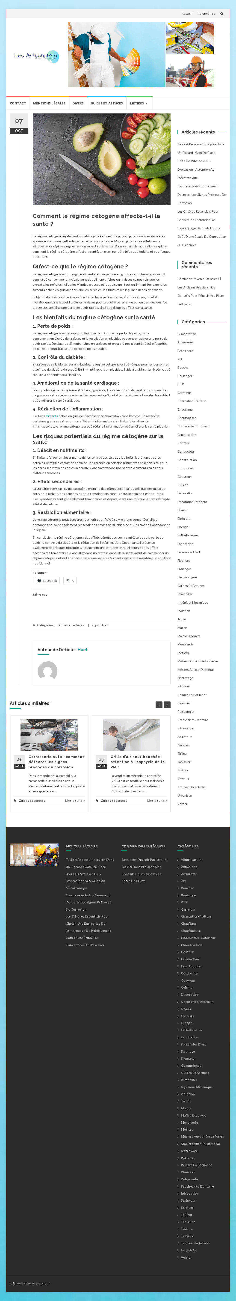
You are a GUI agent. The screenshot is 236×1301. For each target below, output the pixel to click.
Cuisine (182, 485)
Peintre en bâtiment (192, 695)
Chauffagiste (186, 418)
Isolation (183, 611)
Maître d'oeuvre (189, 636)
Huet (104, 625)
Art (179, 359)
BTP (180, 384)
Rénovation (185, 728)
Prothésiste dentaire (192, 720)
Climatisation (186, 435)
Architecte (185, 351)
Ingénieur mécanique (192, 602)
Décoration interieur (192, 502)
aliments (52, 416)
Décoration (185, 493)
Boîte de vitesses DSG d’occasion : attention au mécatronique (196, 169)
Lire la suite (74, 800)
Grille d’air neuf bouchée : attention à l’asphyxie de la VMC (138, 762)
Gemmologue (187, 577)
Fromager (184, 569)
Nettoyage (185, 678)
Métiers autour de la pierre (197, 661)
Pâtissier (183, 686)
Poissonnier (186, 711)
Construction (187, 460)
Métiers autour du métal (195, 669)
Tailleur (182, 753)
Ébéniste (183, 518)
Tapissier (183, 762)
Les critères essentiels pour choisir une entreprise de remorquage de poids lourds (198, 219)
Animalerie (185, 342)
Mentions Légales (49, 103)
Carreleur (184, 393)
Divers (78, 103)
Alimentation (186, 334)
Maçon (182, 628)
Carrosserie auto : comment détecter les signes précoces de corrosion (56, 762)
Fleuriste (183, 560)
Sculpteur (184, 737)
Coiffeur (183, 443)
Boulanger (184, 376)
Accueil (187, 14)
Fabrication (185, 544)
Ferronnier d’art (188, 552)
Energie (183, 527)
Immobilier (184, 594)
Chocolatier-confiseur (193, 426)
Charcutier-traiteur (191, 401)
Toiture (182, 770)
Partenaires (206, 14)
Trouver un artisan (191, 787)
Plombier (183, 703)
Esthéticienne (187, 535)
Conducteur (186, 451)
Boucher (183, 367)
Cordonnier (185, 468)
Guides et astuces (107, 103)
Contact (18, 103)
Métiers (137, 103)
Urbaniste (184, 795)
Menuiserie (185, 644)
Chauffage (185, 409)
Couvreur (184, 476)
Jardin (181, 619)
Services (183, 745)
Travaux (183, 779)
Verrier (182, 804)
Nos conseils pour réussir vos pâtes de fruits (200, 295)
